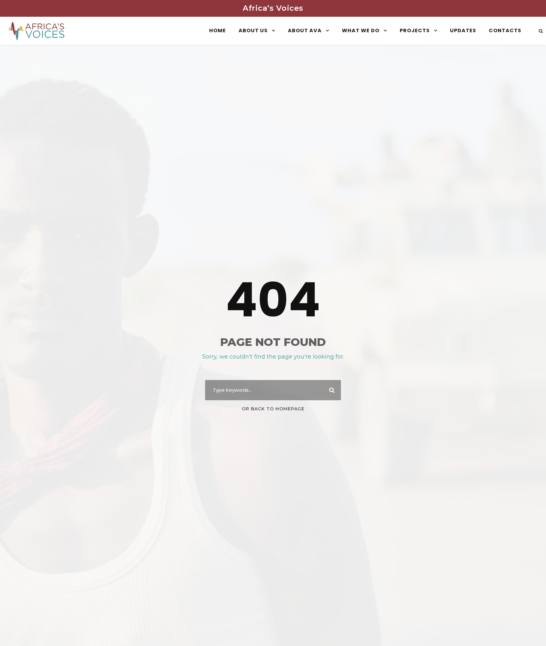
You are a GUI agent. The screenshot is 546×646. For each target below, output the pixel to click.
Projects (415, 30)
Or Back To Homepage (273, 409)
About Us (253, 30)
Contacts (505, 30)
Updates (463, 30)
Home (217, 30)
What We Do (360, 30)
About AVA (305, 30)
